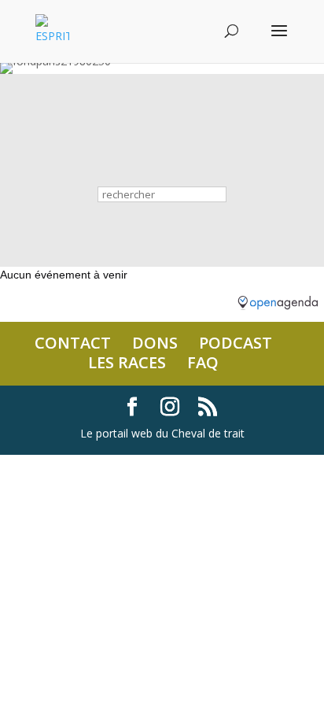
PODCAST (235, 342)
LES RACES (127, 362)
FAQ (203, 362)
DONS (155, 342)
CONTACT (73, 342)
